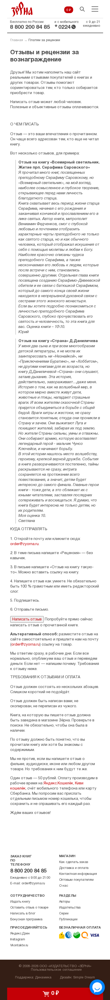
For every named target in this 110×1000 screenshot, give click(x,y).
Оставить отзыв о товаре (29, 907)
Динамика (43, 977)
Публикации (68, 919)
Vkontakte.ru (19, 945)
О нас (63, 885)
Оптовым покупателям (76, 880)
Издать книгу (20, 901)
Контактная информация (78, 874)
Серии (64, 913)
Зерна (22, 9)
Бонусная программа (26, 919)
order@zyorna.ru (24, 544)
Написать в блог (22, 913)
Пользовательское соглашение (56, 969)
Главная (16, 40)
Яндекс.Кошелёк (58, 783)
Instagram (17, 939)
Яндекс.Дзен (20, 933)
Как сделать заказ (73, 862)
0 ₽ (68, 10)
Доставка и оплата (74, 868)
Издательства (70, 907)
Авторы (64, 901)
